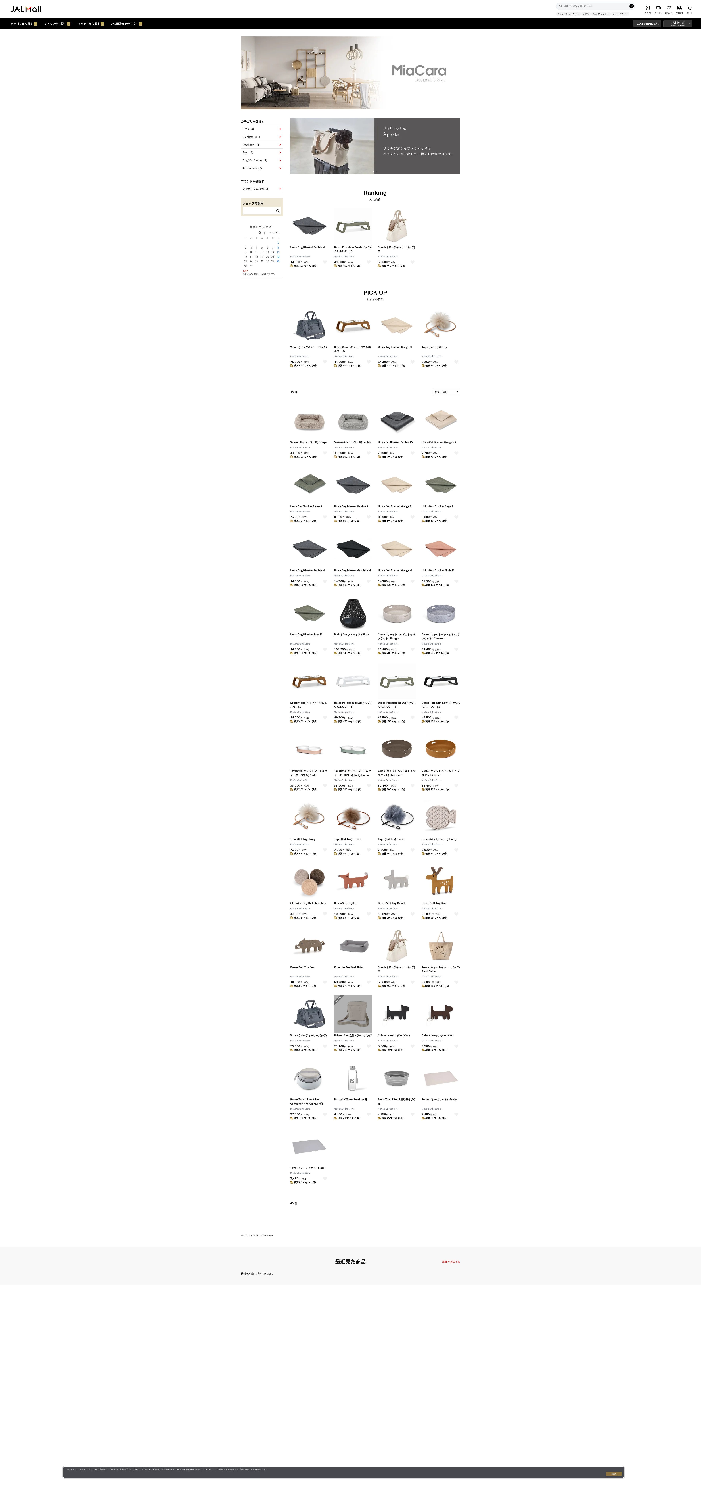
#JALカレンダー (601, 13)
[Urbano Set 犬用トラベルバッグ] (353, 1014)
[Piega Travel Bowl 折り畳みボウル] (397, 1078)
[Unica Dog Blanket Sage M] (309, 613)
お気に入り (325, 262)
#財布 (586, 13)
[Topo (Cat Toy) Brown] (353, 818)
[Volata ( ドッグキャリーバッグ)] (309, 326)
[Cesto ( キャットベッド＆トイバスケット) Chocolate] (397, 749)
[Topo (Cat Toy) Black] (397, 818)
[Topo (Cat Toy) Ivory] (441, 326)
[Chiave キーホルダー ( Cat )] (397, 1014)
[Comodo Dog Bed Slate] (353, 946)
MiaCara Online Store (300, 256)
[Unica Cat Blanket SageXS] (309, 485)
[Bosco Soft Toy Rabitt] (397, 882)
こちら (251, 1469)
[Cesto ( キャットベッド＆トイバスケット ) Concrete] (441, 613)
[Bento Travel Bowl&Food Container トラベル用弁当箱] (309, 1078)
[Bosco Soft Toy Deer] (441, 882)
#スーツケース (620, 13)
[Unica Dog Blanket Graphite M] (353, 549)
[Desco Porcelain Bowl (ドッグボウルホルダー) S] (353, 226)
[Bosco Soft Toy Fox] (353, 882)
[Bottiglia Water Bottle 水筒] (353, 1078)
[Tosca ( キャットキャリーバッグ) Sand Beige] (441, 946)
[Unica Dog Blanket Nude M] (441, 549)
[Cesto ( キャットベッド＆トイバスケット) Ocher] (441, 749)
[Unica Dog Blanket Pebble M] (309, 226)
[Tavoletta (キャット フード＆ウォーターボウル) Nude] (309, 749)
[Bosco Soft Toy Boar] (309, 946)
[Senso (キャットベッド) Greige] (309, 421)
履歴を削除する (451, 1261)
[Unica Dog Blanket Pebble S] (353, 485)
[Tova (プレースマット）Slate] (309, 1146)
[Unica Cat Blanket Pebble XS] (397, 421)
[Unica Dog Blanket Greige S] (397, 485)
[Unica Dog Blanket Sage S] (441, 485)
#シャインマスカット (568, 13)
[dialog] (343, 1472)
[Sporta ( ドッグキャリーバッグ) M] (397, 226)
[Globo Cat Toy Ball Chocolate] (309, 882)
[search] (631, 6)
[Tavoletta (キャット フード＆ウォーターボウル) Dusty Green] (353, 749)
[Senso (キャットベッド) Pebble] (353, 421)
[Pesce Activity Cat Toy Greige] (441, 818)
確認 (613, 1473)
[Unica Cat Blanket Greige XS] (441, 421)
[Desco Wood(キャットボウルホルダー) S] (353, 326)
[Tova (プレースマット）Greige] (441, 1078)
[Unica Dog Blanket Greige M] (397, 326)
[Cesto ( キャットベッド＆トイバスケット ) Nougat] (397, 613)
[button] (373, 171)
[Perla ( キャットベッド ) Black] (353, 613)
